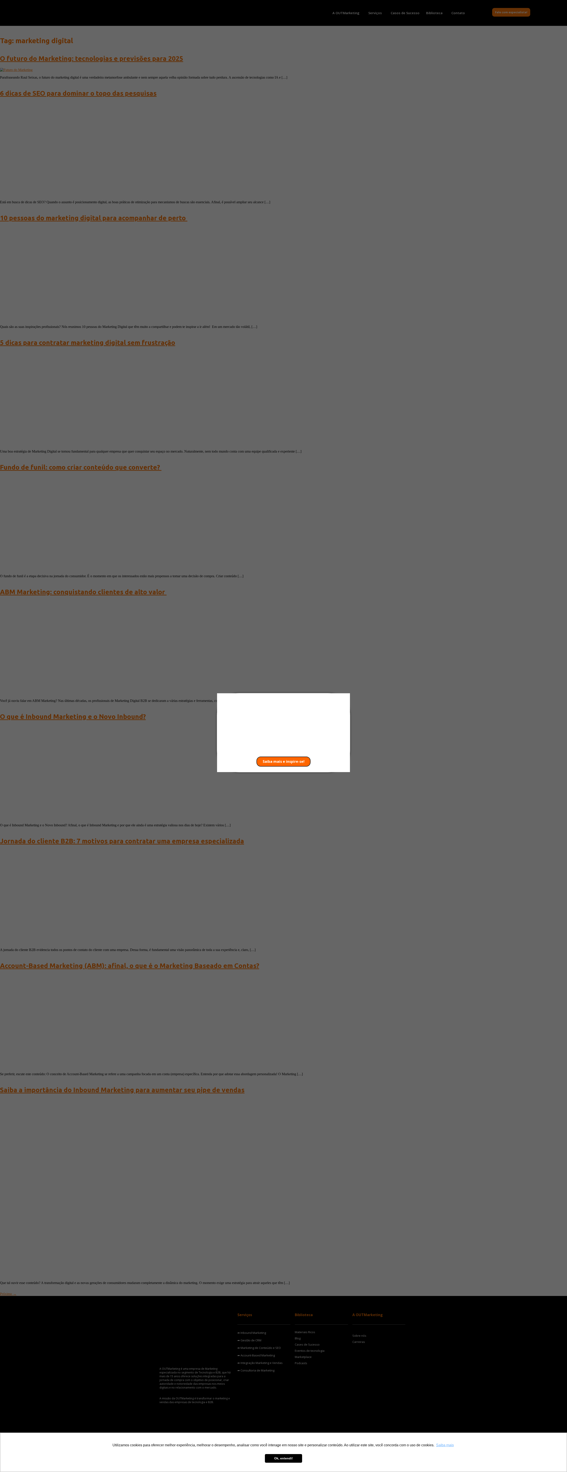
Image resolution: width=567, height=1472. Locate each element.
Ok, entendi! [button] (283, 1458)
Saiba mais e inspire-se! (284, 761)
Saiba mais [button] (445, 1445)
